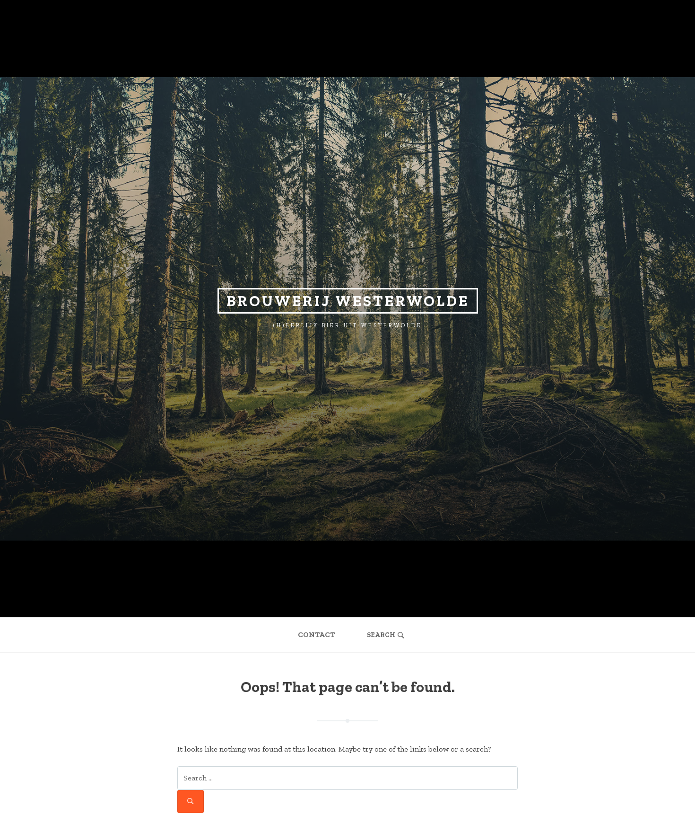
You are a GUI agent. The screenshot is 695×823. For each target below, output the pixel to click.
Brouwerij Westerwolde (347, 301)
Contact (316, 634)
